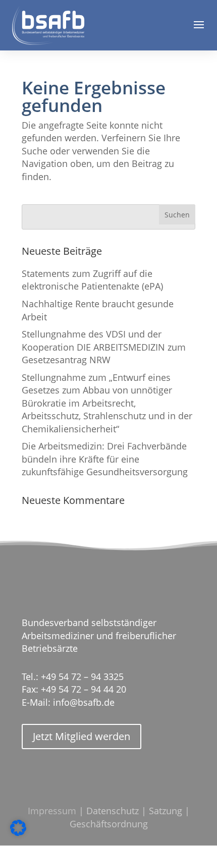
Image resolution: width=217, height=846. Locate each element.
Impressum (52, 811)
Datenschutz (112, 811)
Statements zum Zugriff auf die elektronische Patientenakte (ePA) (92, 279)
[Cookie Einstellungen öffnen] (18, 833)
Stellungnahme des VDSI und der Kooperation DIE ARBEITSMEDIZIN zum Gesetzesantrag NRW (104, 347)
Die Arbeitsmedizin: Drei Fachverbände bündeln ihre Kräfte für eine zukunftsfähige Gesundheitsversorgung (105, 459)
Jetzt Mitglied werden (81, 736)
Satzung (165, 811)
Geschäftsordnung (109, 824)
